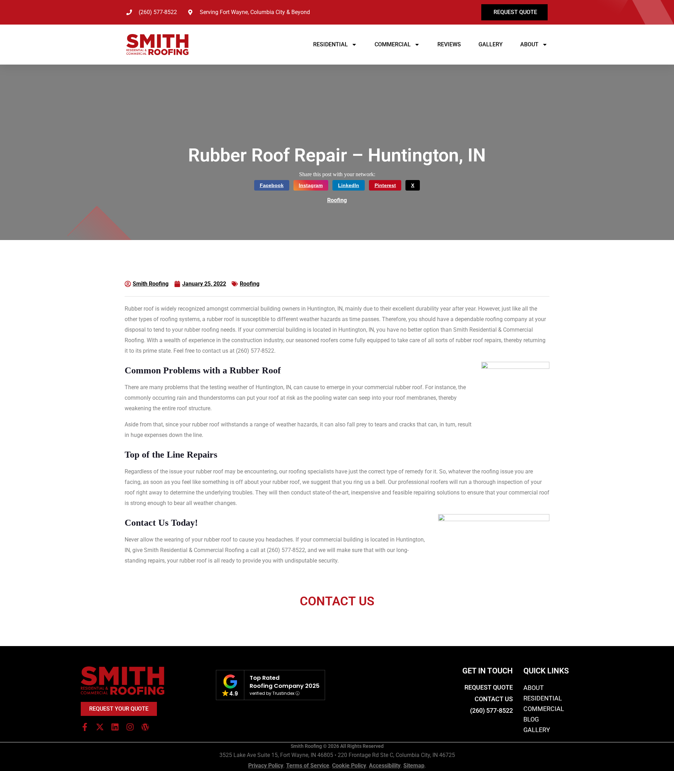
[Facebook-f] (85, 727)
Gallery (490, 44)
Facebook (272, 185)
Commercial (393, 44)
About (529, 44)
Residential (330, 44)
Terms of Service (307, 765)
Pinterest (385, 185)
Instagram (311, 185)
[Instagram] (130, 727)
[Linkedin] (115, 727)
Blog (531, 719)
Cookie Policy (349, 765)
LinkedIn (348, 185)
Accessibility (385, 765)
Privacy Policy (265, 765)
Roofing (337, 200)
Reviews (449, 44)
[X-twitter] (100, 727)
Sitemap (413, 765)
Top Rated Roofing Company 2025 (284, 682)
